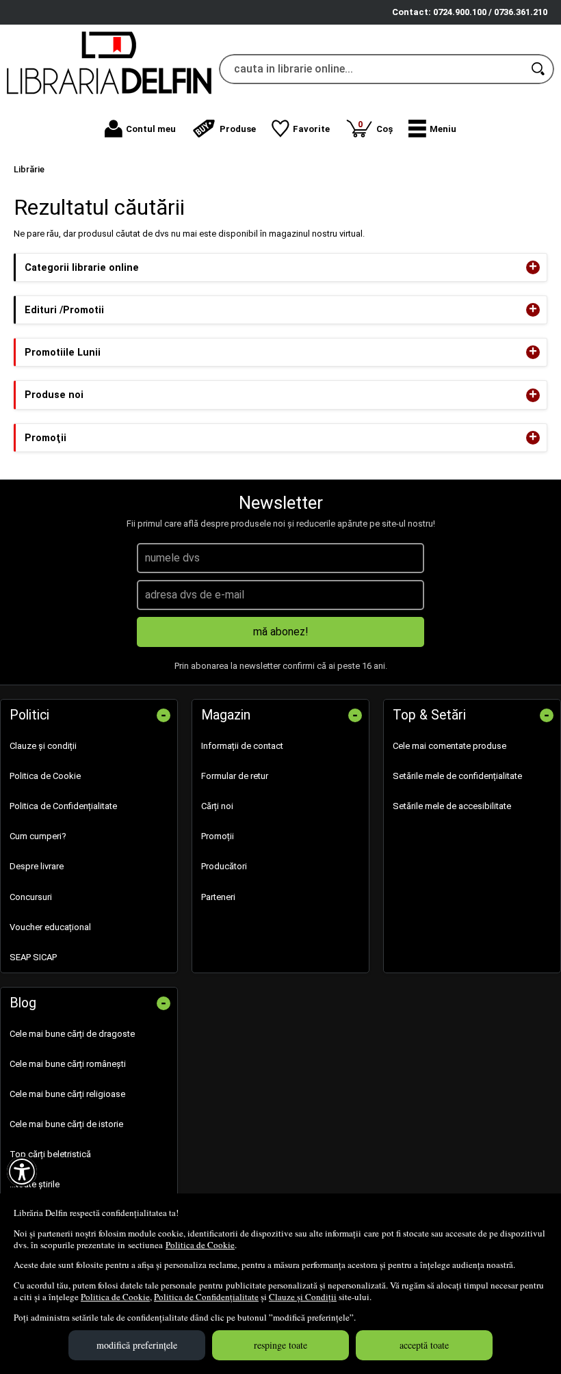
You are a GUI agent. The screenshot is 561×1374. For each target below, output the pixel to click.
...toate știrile (35, 1184)
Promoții (217, 836)
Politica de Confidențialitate (206, 1297)
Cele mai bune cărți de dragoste (72, 1034)
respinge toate (280, 1344)
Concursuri (31, 897)
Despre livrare (37, 866)
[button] (432, 129)
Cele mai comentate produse (449, 746)
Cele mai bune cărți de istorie (66, 1124)
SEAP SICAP (33, 957)
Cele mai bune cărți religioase (67, 1094)
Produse (238, 129)
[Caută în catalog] (539, 69)
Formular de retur (234, 776)
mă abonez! (281, 631)
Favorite (311, 129)
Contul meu (151, 129)
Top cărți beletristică (50, 1154)
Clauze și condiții (43, 746)
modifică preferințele (136, 1344)
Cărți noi (217, 806)
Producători (224, 866)
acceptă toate (424, 1344)
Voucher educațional (50, 927)
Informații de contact (242, 746)
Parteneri (218, 897)
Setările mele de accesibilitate (452, 806)
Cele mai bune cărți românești (68, 1064)
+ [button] (533, 267)
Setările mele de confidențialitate (457, 776)
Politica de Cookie (200, 1245)
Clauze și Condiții (303, 1297)
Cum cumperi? (38, 836)
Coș (375, 126)
